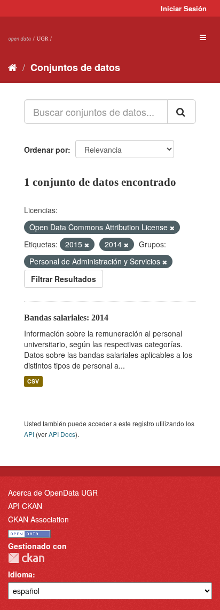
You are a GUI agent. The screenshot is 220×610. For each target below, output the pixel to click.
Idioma (20, 574)
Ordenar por (46, 149)
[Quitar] (172, 227)
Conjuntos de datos (75, 67)
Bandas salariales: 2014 (66, 317)
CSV (33, 381)
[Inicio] (12, 67)
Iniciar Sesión (184, 8)
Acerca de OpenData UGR (53, 492)
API (29, 434)
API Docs (62, 434)
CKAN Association (38, 519)
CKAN (26, 558)
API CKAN (25, 505)
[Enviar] (181, 111)
